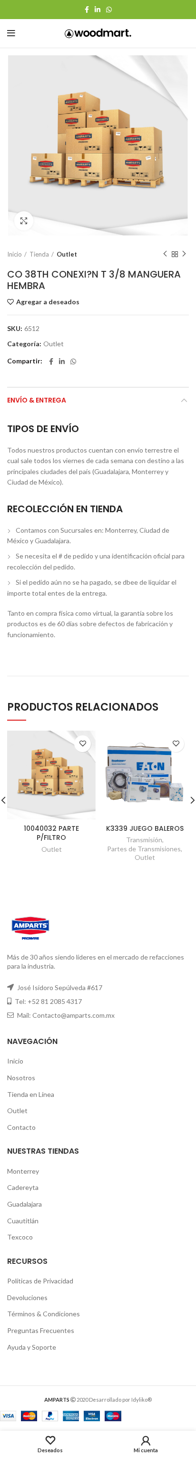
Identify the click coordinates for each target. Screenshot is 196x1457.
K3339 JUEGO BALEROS (145, 828)
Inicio (14, 254)
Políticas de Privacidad (40, 1281)
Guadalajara (24, 1204)
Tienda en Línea (30, 1094)
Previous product (165, 254)
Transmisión (144, 840)
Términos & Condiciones (43, 1314)
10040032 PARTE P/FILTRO (51, 833)
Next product (184, 254)
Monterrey (23, 1171)
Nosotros (21, 1078)
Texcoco (20, 1237)
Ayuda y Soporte (31, 1347)
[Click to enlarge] (23, 220)
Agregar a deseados (47, 302)
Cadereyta (23, 1187)
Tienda (39, 254)
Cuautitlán (23, 1221)
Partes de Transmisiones (144, 849)
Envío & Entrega (36, 400)
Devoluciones (27, 1297)
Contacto (21, 1127)
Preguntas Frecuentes (40, 1330)
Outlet (67, 254)
